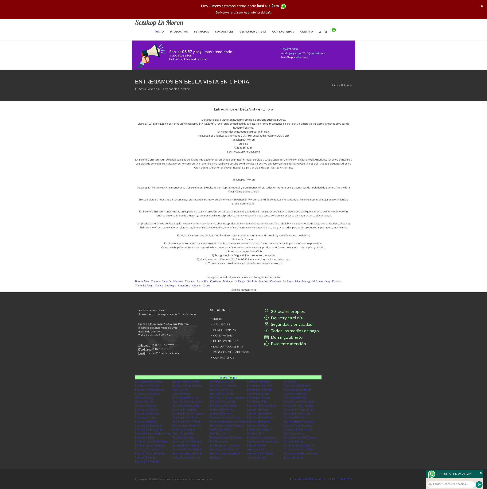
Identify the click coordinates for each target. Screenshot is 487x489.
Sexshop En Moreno (147, 413)
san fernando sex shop (148, 381)
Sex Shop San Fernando (298, 429)
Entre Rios (202, 281)
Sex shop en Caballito (259, 389)
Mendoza (178, 281)
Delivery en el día (286, 317)
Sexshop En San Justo (185, 417)
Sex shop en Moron (258, 397)
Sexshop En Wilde (220, 429)
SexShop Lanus (219, 433)
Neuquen (196, 285)
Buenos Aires (142, 281)
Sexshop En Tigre (257, 425)
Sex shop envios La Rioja (298, 449)
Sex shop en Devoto (222, 393)
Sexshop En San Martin (260, 417)
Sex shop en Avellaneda (224, 385)
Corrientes (215, 281)
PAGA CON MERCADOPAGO (231, 352)
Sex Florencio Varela (147, 385)
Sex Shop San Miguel (259, 429)
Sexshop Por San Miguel (186, 449)
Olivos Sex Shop (144, 401)
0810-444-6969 (342, 479)
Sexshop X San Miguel (260, 453)
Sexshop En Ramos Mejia (299, 409)
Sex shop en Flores (295, 393)
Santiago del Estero (312, 281)
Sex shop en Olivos (295, 397)
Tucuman (190, 281)
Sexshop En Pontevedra (298, 405)
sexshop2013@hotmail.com (162, 353)
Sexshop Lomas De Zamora (226, 437)
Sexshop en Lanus (146, 417)
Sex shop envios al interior (225, 453)
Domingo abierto (286, 337)
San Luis (252, 281)
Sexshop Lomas (293, 433)
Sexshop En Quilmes (222, 409)
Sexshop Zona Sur (146, 457)
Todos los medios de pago (294, 330)
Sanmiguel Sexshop (258, 381)
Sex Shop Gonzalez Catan (299, 445)
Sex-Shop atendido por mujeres (228, 421)
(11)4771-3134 (289, 49)
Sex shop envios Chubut (186, 453)
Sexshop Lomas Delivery (186, 441)
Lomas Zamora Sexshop (186, 457)
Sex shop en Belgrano (297, 385)
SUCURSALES (221, 324)
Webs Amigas (228, 377)
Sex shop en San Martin (223, 405)
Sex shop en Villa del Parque (301, 453)
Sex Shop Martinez (183, 437)
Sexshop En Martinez (259, 413)
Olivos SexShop (181, 393)
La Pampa (240, 281)
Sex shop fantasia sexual (149, 449)
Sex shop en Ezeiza (258, 393)
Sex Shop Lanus (219, 441)
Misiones (228, 281)
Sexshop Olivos (256, 445)
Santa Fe (166, 281)
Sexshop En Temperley (148, 425)
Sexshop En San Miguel (186, 421)
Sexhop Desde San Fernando (227, 425)
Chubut (159, 285)
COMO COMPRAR (224, 330)
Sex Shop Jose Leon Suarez (263, 441)
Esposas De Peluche (147, 461)
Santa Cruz (184, 285)
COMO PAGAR (222, 335)
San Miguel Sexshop (221, 381)
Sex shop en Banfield (259, 385)
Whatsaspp (303, 57)
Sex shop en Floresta (184, 397)
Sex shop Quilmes (183, 433)
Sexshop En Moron (258, 409)
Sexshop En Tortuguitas (149, 429)
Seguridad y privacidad (291, 324)
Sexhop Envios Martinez (298, 421)
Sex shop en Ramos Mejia (299, 401)
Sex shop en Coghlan (147, 393)
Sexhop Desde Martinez (298, 425)
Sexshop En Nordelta (184, 409)
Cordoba (155, 281)
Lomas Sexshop (256, 457)
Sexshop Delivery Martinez (225, 417)
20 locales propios (287, 311)
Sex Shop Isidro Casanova (225, 445)
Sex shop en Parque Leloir (187, 401)
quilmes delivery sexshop (187, 385)
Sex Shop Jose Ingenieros (150, 445)
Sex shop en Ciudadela (297, 389)
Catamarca (275, 281)
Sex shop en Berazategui (149, 389)
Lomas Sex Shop (293, 457)
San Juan (263, 281)
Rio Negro (170, 285)
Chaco (206, 285)
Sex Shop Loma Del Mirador (151, 441)
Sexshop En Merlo (220, 413)
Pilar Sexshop (180, 389)
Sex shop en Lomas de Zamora (227, 397)
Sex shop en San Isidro (185, 405)
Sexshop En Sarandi (258, 421)
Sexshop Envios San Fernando (152, 433)
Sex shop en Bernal (221, 389)
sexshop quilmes (257, 449)
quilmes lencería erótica (186, 381)
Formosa (336, 281)
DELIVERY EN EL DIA (226, 341)
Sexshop (215, 457)
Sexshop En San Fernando (187, 413)
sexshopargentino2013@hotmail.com (303, 53)
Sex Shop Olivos (144, 437)
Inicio (335, 84)
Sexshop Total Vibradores (150, 453)
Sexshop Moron (293, 441)
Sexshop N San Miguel (185, 445)
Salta (297, 281)
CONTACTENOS (223, 357)
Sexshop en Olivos (146, 409)
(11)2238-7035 (161, 349)
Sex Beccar (290, 381)
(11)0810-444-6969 (162, 345)
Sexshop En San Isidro (297, 413)
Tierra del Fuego (144, 285)
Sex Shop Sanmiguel (184, 429)
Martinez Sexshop (145, 405)
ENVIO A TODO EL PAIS (228, 346)
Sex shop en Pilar (257, 401)
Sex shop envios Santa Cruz (226, 449)
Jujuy (327, 281)
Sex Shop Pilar (255, 433)
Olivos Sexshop (144, 397)
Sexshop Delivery (294, 417)
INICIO (217, 318)
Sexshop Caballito (145, 421)
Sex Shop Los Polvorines (261, 437)
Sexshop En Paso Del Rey (262, 405)
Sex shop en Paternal (222, 401)
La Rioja (288, 281)
